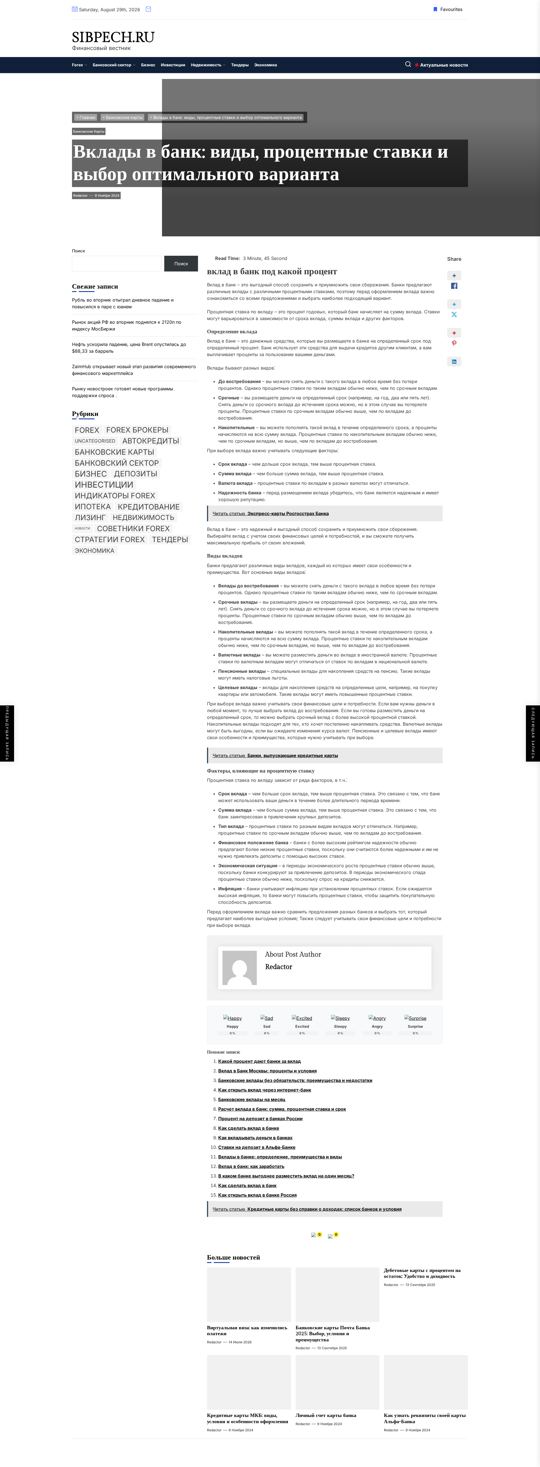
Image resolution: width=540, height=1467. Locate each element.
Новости (82, 528)
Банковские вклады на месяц (251, 1099)
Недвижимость (206, 64)
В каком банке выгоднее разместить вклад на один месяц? (286, 1176)
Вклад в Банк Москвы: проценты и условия (267, 1071)
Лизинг (90, 517)
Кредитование (149, 506)
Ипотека (93, 506)
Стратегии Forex (110, 539)
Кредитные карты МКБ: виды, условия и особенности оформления (247, 1418)
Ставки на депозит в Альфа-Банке (257, 1147)
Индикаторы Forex (115, 495)
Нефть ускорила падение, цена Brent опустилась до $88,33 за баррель (129, 347)
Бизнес (148, 64)
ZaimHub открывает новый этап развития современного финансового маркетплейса (134, 370)
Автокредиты (150, 440)
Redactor (80, 195)
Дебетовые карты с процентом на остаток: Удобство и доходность (422, 1273)
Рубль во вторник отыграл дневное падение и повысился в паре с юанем (123, 303)
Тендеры (240, 64)
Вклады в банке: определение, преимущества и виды (280, 1157)
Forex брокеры (137, 429)
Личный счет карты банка (326, 1415)
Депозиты (135, 473)
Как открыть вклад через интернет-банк (264, 1090)
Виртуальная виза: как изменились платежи (247, 1331)
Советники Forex (133, 528)
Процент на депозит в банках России (260, 1118)
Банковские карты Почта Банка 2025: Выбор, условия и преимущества (333, 1334)
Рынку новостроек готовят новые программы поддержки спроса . (122, 392)
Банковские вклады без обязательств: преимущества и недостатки (295, 1080)
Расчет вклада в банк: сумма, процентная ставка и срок (282, 1109)
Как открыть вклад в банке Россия (257, 1195)
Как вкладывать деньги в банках (255, 1137)
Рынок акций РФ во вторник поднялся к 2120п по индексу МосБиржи (126, 325)
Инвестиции (173, 64)
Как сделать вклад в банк (247, 1185)
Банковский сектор (112, 64)
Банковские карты (88, 131)
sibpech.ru (113, 38)
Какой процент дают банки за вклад (259, 1061)
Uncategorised (95, 440)
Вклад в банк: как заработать (251, 1166)
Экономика (265, 64)
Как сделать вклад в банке (248, 1128)
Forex (77, 64)
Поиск (78, 250)
